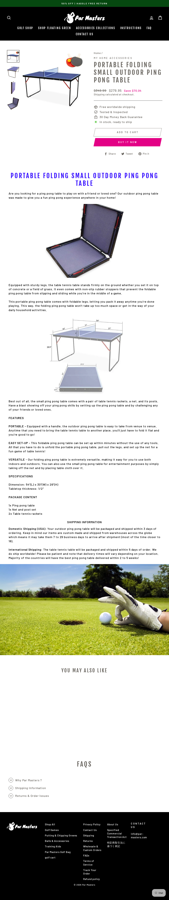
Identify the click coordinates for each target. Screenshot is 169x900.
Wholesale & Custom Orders (92, 848)
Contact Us (84, 34)
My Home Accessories (113, 58)
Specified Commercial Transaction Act (117, 833)
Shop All (50, 824)
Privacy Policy (92, 824)
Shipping (99, 94)
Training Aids (53, 846)
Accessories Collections (95, 28)
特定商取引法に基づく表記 (116, 844)
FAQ (149, 28)
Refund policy (91, 878)
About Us (112, 824)
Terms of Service (88, 862)
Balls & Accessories (57, 840)
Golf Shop (25, 28)
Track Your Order (89, 872)
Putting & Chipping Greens (61, 835)
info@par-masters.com (139, 835)
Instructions (131, 28)
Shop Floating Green (54, 28)
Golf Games (52, 829)
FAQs (86, 855)
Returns (88, 840)
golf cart (50, 857)
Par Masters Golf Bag (58, 851)
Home (97, 52)
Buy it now (127, 142)
